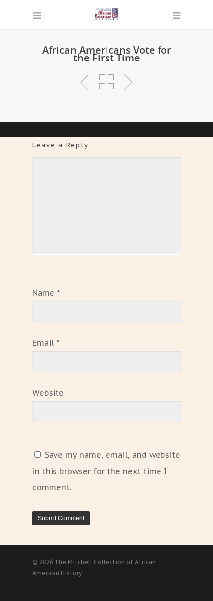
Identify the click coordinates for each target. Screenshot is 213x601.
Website (48, 393)
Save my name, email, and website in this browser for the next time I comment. (106, 471)
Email (46, 343)
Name (46, 293)
